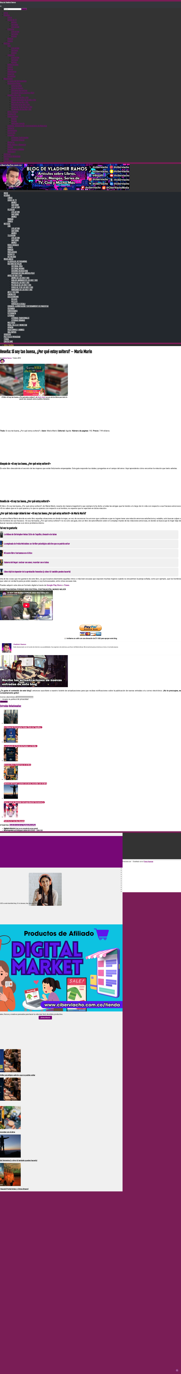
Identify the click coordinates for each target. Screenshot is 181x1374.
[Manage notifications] (177, 1370)
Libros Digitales (23, 825)
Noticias (7, 43)
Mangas (10, 38)
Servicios (7, 154)
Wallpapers (12, 152)
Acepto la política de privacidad (15, 699)
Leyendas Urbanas (17, 140)
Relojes (13, 119)
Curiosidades (12, 130)
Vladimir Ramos (7, 358)
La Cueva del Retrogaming (17, 81)
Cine (9, 46)
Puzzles (14, 121)
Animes (14, 22)
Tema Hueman (148, 861)
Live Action (15, 27)
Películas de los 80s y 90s (20, 104)
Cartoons (14, 24)
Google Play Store (54, 585)
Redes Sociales (13, 64)
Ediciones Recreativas (19, 90)
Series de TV (12, 20)
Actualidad (11, 76)
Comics (10, 41)
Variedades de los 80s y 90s (21, 109)
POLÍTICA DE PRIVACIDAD (12, 156)
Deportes (11, 74)
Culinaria (11, 128)
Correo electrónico (7, 697)
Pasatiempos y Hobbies (16, 149)
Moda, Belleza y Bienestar (17, 144)
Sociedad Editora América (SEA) (22, 93)
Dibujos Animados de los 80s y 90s (23, 100)
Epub (11, 825)
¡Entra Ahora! (45, 1017)
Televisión (11, 55)
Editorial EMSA (16, 86)
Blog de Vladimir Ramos (8, 2)
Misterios (11, 142)
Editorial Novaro (17, 88)
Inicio (6, 13)
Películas (11, 29)
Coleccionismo (13, 116)
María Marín (42, 397)
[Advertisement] (34, 414)
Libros (10, 17)
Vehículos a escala (18, 123)
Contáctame (8, 161)
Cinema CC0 (12, 114)
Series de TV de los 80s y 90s (21, 107)
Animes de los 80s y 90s (19, 97)
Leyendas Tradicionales (19, 137)
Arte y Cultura (13, 112)
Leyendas (11, 135)
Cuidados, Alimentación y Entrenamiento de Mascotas (27, 126)
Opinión (10, 147)
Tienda (6, 159)
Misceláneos (8, 79)
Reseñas (7, 15)
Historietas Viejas (14, 83)
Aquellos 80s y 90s (14, 95)
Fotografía (11, 133)
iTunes (66, 585)
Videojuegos (12, 71)
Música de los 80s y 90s (19, 102)
